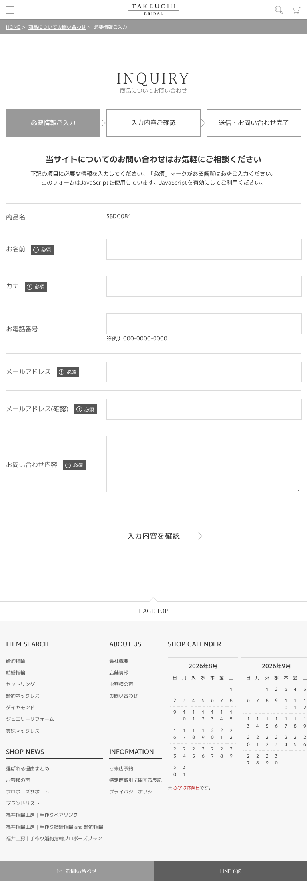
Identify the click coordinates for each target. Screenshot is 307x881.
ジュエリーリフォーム (30, 719)
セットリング (20, 684)
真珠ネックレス (23, 731)
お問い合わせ (123, 695)
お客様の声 (18, 780)
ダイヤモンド (20, 707)
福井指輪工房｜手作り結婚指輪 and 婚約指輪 (54, 826)
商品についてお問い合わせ (57, 27)
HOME (13, 27)
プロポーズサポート (27, 791)
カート (297, 10)
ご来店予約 (121, 768)
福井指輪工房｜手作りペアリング (42, 814)
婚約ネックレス (23, 695)
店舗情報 (118, 672)
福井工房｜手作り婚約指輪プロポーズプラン (54, 838)
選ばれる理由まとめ (27, 768)
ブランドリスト (23, 803)
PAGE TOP (154, 611)
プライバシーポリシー (133, 791)
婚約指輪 (15, 661)
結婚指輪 (15, 672)
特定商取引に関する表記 (135, 780)
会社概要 (118, 661)
